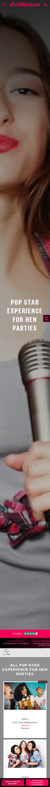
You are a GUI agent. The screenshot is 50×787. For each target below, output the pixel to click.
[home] (25, 4)
